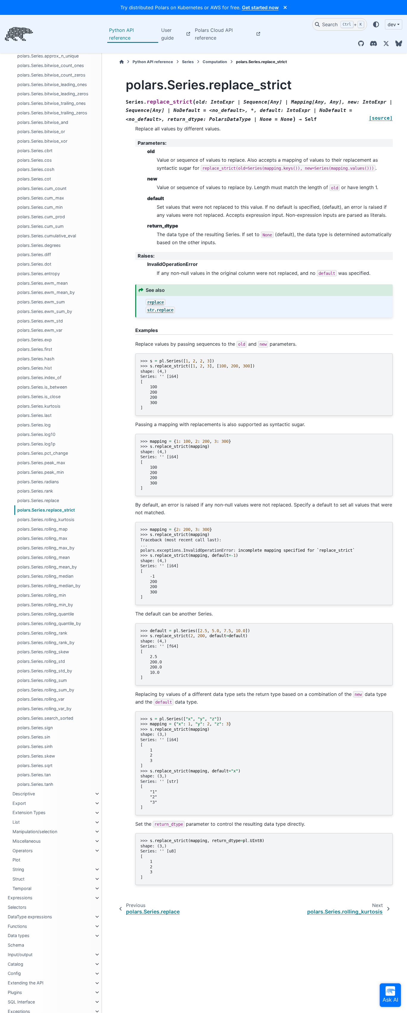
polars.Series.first (34, 349)
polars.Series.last (34, 415)
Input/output (20, 954)
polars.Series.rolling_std (41, 661)
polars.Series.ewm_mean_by (46, 292)
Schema (16, 945)
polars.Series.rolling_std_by (44, 670)
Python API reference (121, 34)
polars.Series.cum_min (40, 207)
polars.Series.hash (36, 358)
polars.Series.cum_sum (40, 226)
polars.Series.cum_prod (41, 216)
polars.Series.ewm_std (40, 320)
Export (19, 803)
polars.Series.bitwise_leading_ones (52, 84)
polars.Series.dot (34, 264)
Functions (17, 926)
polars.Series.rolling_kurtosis (45, 519)
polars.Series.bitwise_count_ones (50, 65)
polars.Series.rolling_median (45, 576)
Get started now (260, 7)
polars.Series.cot (34, 179)
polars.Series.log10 (36, 434)
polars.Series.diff (34, 254)
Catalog (15, 964)
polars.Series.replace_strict (46, 509)
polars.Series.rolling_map (42, 529)
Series (188, 62)
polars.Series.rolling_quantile (45, 614)
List (16, 822)
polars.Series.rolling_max (42, 538)
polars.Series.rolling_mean (43, 557)
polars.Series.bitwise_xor (42, 141)
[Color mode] (376, 24)
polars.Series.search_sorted (45, 718)
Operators (23, 850)
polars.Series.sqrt (34, 765)
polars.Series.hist (34, 368)
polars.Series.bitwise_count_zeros (51, 74)
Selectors (17, 907)
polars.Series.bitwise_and (42, 122)
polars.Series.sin (33, 737)
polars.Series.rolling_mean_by (47, 566)
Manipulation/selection (35, 831)
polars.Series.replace (38, 500)
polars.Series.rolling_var (40, 699)
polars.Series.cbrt (34, 150)
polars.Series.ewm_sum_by (44, 311)
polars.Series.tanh (35, 784)
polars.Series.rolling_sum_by (45, 689)
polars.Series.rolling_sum (42, 680)
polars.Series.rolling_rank (42, 632)
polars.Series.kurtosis (38, 406)
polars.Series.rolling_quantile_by (49, 623)
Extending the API (26, 983)
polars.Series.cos (34, 160)
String (18, 869)
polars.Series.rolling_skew (43, 651)
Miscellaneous (27, 841)
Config (14, 973)
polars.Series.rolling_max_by (45, 547)
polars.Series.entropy (38, 273)
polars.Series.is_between (42, 386)
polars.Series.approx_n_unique (48, 56)
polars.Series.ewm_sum (41, 302)
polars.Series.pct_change (42, 453)
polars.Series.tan (34, 774)
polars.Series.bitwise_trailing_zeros (52, 112)
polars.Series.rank (35, 491)
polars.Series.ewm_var (39, 330)
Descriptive (24, 793)
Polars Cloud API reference (214, 34)
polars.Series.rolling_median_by (48, 585)
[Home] (121, 62)
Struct (18, 878)
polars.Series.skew (36, 755)
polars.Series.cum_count (41, 188)
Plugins (15, 992)
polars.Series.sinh (35, 746)
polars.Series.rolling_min (41, 595)
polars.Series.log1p (36, 443)
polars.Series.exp (34, 339)
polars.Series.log (34, 424)
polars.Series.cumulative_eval (46, 235)
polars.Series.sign (35, 727)
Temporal (22, 888)
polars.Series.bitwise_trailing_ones (51, 103)
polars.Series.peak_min (40, 472)
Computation (215, 62)
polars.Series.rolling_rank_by (45, 642)
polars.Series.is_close (38, 396)
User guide (167, 34)
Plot (16, 860)
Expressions (20, 897)
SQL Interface (21, 1001)
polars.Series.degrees (39, 245)
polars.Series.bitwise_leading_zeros (52, 93)
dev (392, 24)
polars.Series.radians (38, 481)
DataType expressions (30, 916)
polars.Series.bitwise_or (41, 131)
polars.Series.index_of (39, 377)
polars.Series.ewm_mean (42, 283)
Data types (18, 935)
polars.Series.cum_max (40, 197)
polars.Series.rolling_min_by (45, 604)
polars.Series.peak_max (41, 462)
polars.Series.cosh (36, 169)
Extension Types (29, 812)
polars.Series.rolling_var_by (44, 708)
